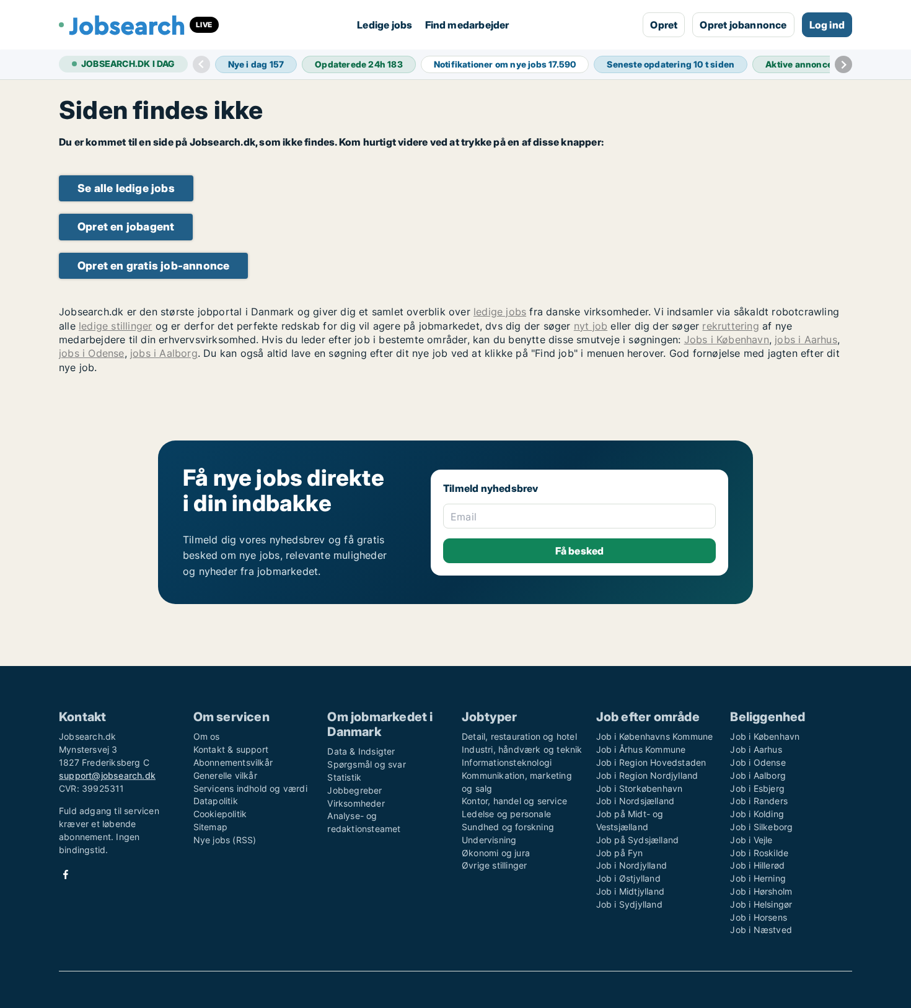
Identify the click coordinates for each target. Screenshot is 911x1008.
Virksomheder (355, 803)
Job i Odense (757, 762)
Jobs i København (726, 339)
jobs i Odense (92, 353)
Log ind (827, 25)
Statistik (344, 777)
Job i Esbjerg (757, 788)
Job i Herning (758, 878)
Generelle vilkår (225, 775)
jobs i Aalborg (164, 353)
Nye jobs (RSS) (225, 840)
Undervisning (489, 840)
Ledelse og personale (506, 814)
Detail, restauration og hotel (519, 736)
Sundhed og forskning (508, 827)
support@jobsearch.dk (107, 775)
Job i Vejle (751, 840)
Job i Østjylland (628, 878)
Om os (206, 736)
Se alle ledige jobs (126, 188)
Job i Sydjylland (629, 904)
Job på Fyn (619, 853)
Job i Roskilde (759, 853)
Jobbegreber (354, 790)
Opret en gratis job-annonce (153, 265)
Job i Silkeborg (761, 827)
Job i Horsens (758, 917)
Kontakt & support (230, 749)
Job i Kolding (757, 814)
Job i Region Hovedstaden (651, 762)
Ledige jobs (384, 25)
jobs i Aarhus (806, 339)
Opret (663, 25)
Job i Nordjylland (631, 865)
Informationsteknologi (507, 762)
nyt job (590, 326)
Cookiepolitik (220, 814)
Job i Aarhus (755, 749)
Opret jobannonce (743, 25)
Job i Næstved (761, 929)
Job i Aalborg (758, 775)
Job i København (764, 736)
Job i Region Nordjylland (647, 775)
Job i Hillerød (757, 865)
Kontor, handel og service (514, 800)
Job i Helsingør (761, 904)
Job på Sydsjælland (637, 840)
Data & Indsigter (361, 751)
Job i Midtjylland (630, 891)
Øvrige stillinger (494, 865)
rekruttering (730, 326)
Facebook (66, 874)
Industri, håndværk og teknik (522, 749)
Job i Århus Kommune (641, 749)
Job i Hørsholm (761, 891)
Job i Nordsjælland (635, 800)
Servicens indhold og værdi (250, 788)
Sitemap (210, 827)
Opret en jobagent (125, 226)
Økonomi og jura (496, 853)
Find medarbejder (467, 25)
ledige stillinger (115, 326)
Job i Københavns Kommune (654, 736)
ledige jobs (499, 311)
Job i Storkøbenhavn (639, 788)
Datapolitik (215, 800)
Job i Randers (759, 800)
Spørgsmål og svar (366, 764)
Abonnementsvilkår (233, 762)
